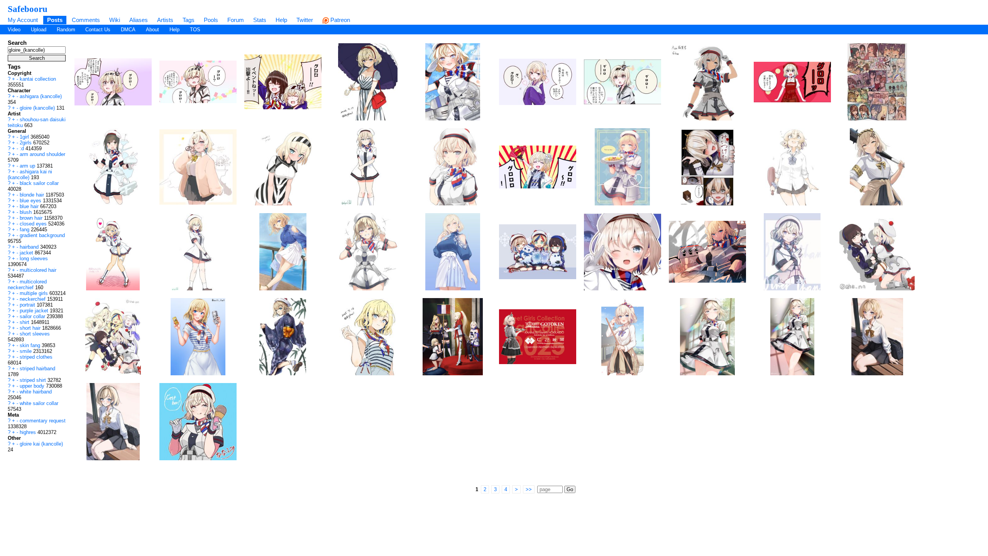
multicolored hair (38, 270)
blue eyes (31, 200)
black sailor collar (39, 183)
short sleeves (35, 334)
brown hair (32, 218)
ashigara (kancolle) (41, 96)
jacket (27, 253)
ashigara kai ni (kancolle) (30, 174)
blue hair (30, 206)
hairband (30, 247)
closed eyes (34, 224)
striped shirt (33, 380)
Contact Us (97, 29)
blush (26, 212)
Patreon (339, 20)
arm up (28, 166)
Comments (86, 20)
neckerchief (33, 299)
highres (28, 432)
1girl (25, 137)
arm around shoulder (42, 154)
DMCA (128, 29)
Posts (55, 20)
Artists (165, 20)
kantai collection (38, 79)
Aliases (138, 20)
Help (281, 20)
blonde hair (33, 195)
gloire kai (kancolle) (41, 444)
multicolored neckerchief (27, 284)
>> (529, 489)
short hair (31, 328)
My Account (23, 20)
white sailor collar (39, 403)
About (152, 29)
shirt (25, 322)
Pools (211, 20)
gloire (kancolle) (38, 108)
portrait (28, 305)
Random (66, 29)
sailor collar (33, 316)
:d (22, 148)
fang (25, 229)
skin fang (31, 345)
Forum (235, 20)
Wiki (114, 20)
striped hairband (37, 368)
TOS (195, 29)
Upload (38, 29)
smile (26, 351)
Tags (189, 20)
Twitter (304, 20)
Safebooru (27, 9)
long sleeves (34, 258)
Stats (259, 20)
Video (14, 29)
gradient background (42, 235)
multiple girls (34, 293)
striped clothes (36, 357)
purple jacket (35, 311)
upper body (33, 386)
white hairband (36, 392)
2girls (26, 143)
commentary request (43, 421)
